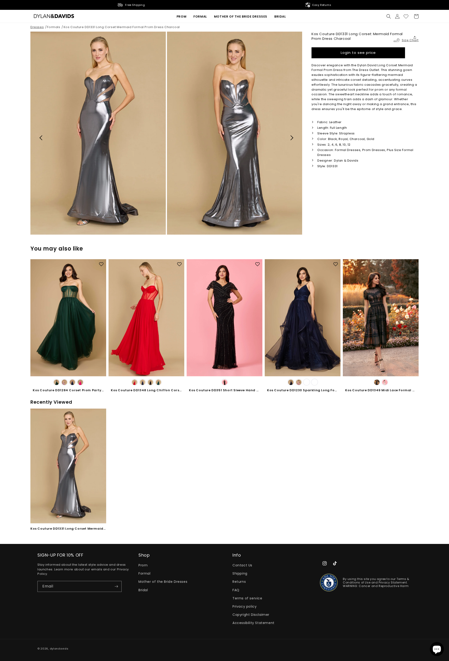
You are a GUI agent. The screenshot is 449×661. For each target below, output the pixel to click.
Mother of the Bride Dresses (162, 581)
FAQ (235, 590)
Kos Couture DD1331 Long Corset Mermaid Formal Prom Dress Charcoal (122, 27)
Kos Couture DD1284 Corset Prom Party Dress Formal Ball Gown (68, 390)
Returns (239, 581)
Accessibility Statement (253, 622)
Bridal (143, 590)
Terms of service (247, 598)
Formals (53, 27)
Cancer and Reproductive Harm (384, 586)
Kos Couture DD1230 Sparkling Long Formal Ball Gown (302, 390)
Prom (143, 565)
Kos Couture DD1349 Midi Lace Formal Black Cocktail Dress (380, 390)
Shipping (239, 573)
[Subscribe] (116, 586)
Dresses (37, 27)
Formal (144, 573)
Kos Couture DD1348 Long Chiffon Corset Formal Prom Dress (146, 390)
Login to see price (358, 52)
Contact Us (242, 565)
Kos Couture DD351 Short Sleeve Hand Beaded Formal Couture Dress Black (224, 390)
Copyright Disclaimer (250, 614)
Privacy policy (244, 606)
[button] (389, 16)
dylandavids (59, 648)
